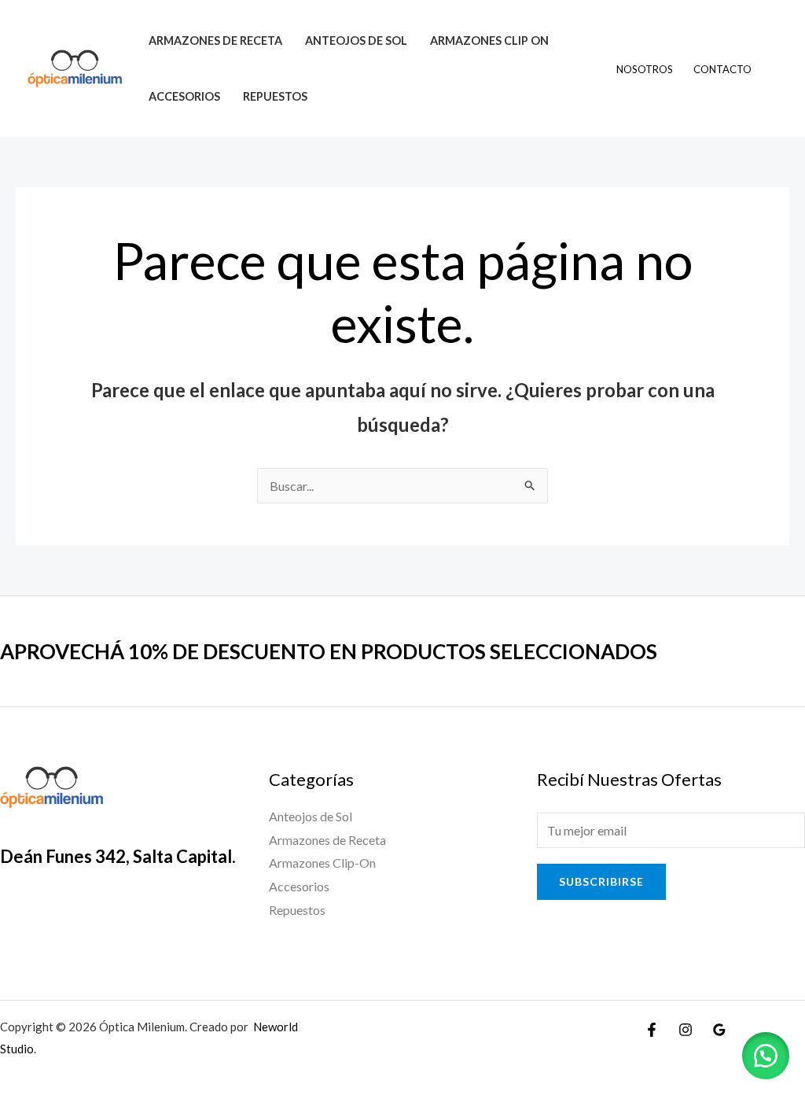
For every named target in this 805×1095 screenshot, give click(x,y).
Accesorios (299, 886)
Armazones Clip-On (322, 862)
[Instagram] (685, 1030)
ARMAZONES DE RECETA (215, 40)
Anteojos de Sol (310, 816)
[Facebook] (652, 1030)
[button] (765, 1055)
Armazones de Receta (327, 839)
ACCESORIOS (184, 96)
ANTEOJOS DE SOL (356, 40)
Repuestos (297, 909)
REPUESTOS (275, 96)
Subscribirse (601, 881)
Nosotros (644, 69)
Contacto (722, 69)
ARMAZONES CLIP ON (489, 40)
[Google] (719, 1030)
